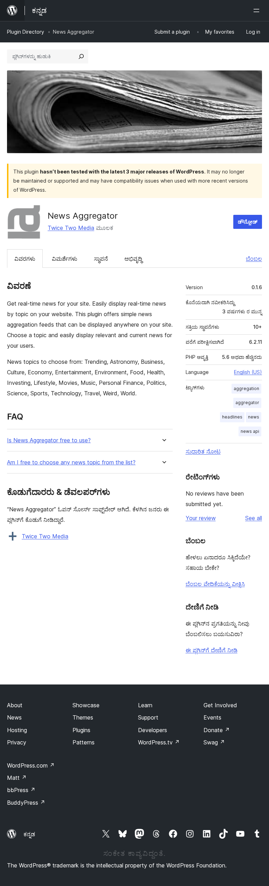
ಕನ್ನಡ (29, 834)
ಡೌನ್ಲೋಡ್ (247, 222)
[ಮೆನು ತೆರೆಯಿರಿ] (258, 10)
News (14, 717)
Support (148, 717)
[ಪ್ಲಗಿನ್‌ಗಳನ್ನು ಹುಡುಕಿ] (81, 56)
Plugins (81, 730)
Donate (217, 730)
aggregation (246, 388)
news (253, 417)
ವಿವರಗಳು (24, 258)
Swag (214, 742)
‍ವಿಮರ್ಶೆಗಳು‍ (64, 258)
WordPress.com (31, 765)
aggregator (247, 402)
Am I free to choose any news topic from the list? (71, 462)
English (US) (248, 372)
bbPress (21, 789)
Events (212, 717)
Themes (83, 717)
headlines (232, 417)
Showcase (86, 705)
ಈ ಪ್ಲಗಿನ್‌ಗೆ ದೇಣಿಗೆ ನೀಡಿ (211, 650)
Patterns (84, 742)
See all (253, 518)
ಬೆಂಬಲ (254, 258)
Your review (201, 518)
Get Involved (220, 705)
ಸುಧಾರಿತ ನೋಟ (203, 451)
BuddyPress (26, 802)
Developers (152, 730)
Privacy (16, 742)
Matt (17, 777)
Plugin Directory (25, 32)
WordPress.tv (159, 742)
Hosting (17, 730)
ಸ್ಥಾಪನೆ (101, 258)
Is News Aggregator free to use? (49, 440)
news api (250, 431)
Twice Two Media (71, 227)
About (14, 705)
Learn (145, 705)
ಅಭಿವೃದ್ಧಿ (133, 258)
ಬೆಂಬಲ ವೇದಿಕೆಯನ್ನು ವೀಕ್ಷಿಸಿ (215, 583)
